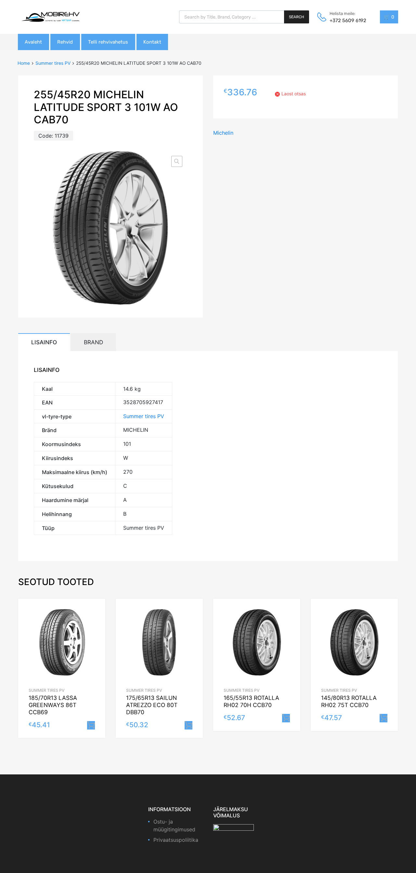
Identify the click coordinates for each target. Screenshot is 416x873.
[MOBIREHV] (50, 17)
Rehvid (65, 42)
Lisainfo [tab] (44, 342)
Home (24, 63)
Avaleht (33, 42)
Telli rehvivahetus (108, 42)
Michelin (223, 133)
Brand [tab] (93, 342)
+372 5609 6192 (345, 20)
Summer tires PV (53, 63)
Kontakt (152, 42)
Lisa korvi (91, 725)
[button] (176, 161)
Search (296, 17)
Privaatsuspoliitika (175, 840)
